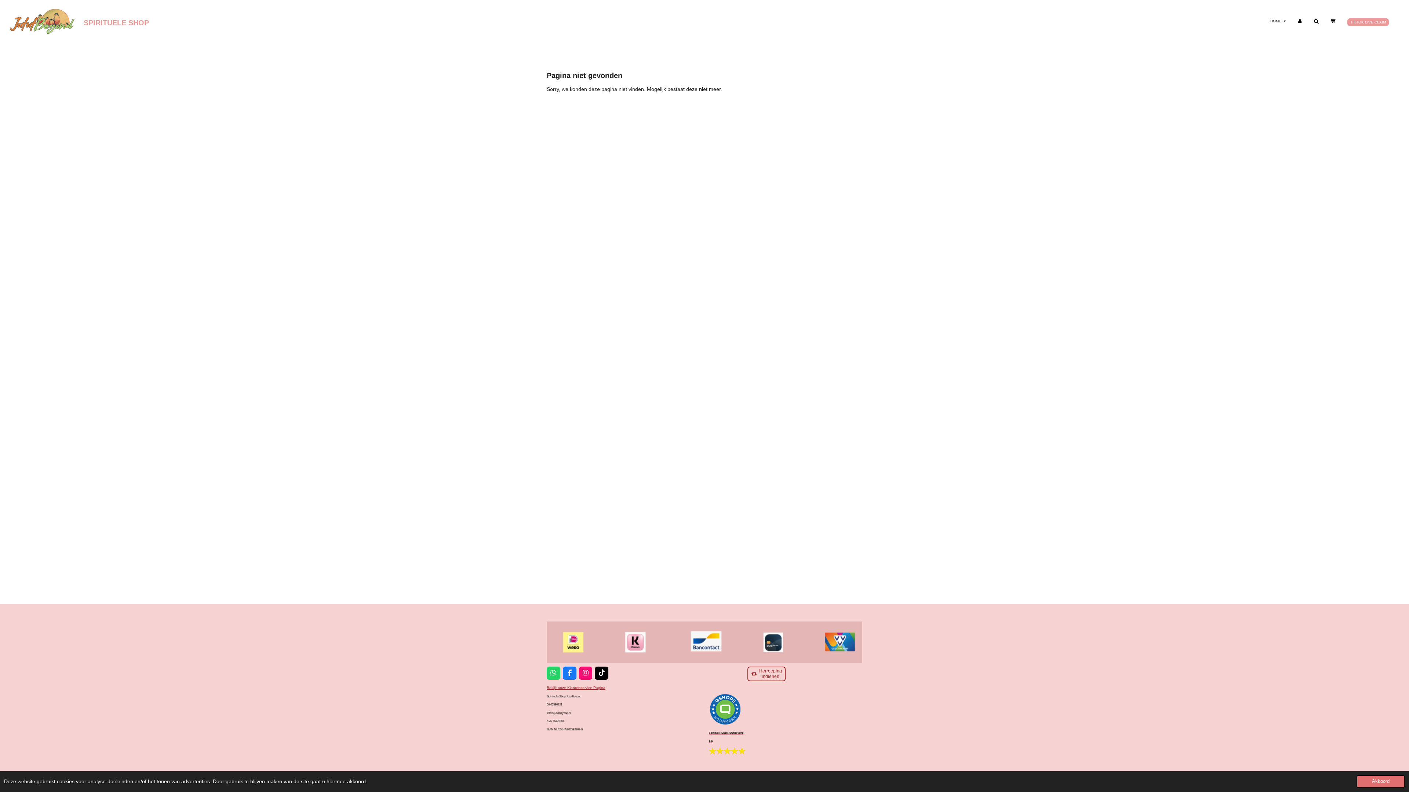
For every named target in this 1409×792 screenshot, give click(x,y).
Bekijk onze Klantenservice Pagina (576, 688)
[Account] (1299, 21)
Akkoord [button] (1381, 781)
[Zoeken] (1316, 21)
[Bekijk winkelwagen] (1332, 21)
